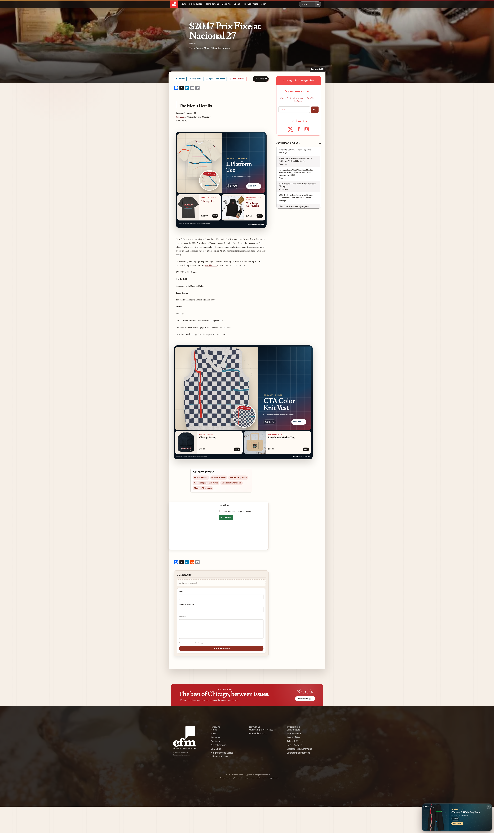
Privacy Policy (294, 733)
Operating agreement (298, 752)
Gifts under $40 (219, 756)
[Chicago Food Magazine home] (174, 4)
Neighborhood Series (222, 752)
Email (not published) (186, 604)
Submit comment (221, 648)
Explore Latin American (231, 483)
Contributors (212, 4)
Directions (226, 517)
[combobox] (307, 4)
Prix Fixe (181, 79)
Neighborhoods (219, 745)
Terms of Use (293, 737)
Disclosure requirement (299, 748)
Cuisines (215, 741)
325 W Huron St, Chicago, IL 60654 (236, 511)
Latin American (238, 79)
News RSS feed (294, 745)
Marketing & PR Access (261, 729)
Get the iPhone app (305, 699)
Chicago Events (251, 4)
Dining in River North (203, 488)
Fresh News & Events (287, 143)
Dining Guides (195, 4)
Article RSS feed (295, 741)
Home (214, 729)
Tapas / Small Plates (216, 79)
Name (181, 591)
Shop (263, 4)
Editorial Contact (258, 733)
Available (180, 116)
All (320, 143)
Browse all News (201, 477)
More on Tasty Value (238, 477)
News (183, 4)
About (237, 4)
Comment (182, 617)
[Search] (318, 4)
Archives (226, 4)
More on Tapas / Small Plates (206, 483)
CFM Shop (216, 748)
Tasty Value (196, 79)
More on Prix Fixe (218, 477)
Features (215, 737)
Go (314, 109)
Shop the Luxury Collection (256, 224)
